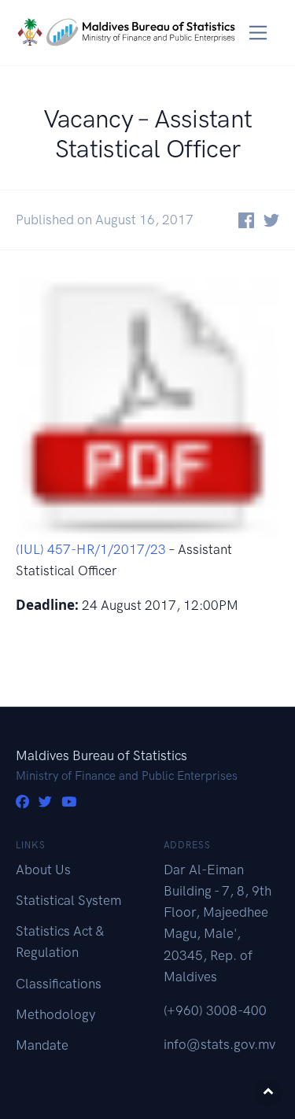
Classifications (58, 984)
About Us (43, 869)
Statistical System (68, 900)
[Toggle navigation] (258, 33)
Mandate (42, 1045)
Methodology (55, 1014)
